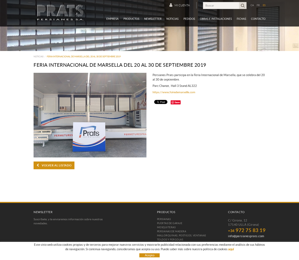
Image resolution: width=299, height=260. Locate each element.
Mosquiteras (166, 227)
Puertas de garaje (169, 223)
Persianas (164, 219)
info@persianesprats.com (246, 236)
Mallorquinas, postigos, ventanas (181, 235)
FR (258, 5)
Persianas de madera (171, 231)
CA (252, 5)
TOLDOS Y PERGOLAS (170, 239)
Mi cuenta (182, 5)
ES (264, 5)
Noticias (39, 56)
